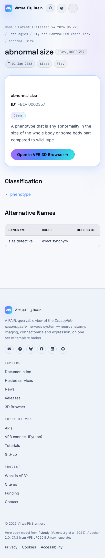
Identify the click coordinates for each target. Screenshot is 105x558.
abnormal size (21, 41)
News (10, 389)
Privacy (11, 547)
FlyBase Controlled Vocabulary (62, 34)
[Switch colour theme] (61, 8)
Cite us (11, 484)
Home (9, 27)
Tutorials (12, 445)
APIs (8, 428)
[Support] (9, 349)
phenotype (20, 194)
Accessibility (52, 547)
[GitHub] (63, 349)
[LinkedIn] (52, 349)
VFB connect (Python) (23, 437)
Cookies (29, 547)
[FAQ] (20, 349)
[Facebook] (41, 349)
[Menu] (73, 8)
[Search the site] (50, 8)
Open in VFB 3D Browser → (43, 154)
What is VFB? (16, 476)
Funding (12, 493)
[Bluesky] (30, 349)
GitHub (11, 454)
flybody (44, 532)
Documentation (18, 372)
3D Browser (15, 407)
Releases (13, 398)
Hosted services (19, 380)
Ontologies (18, 34)
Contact (11, 502)
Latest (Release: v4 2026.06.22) (48, 27)
